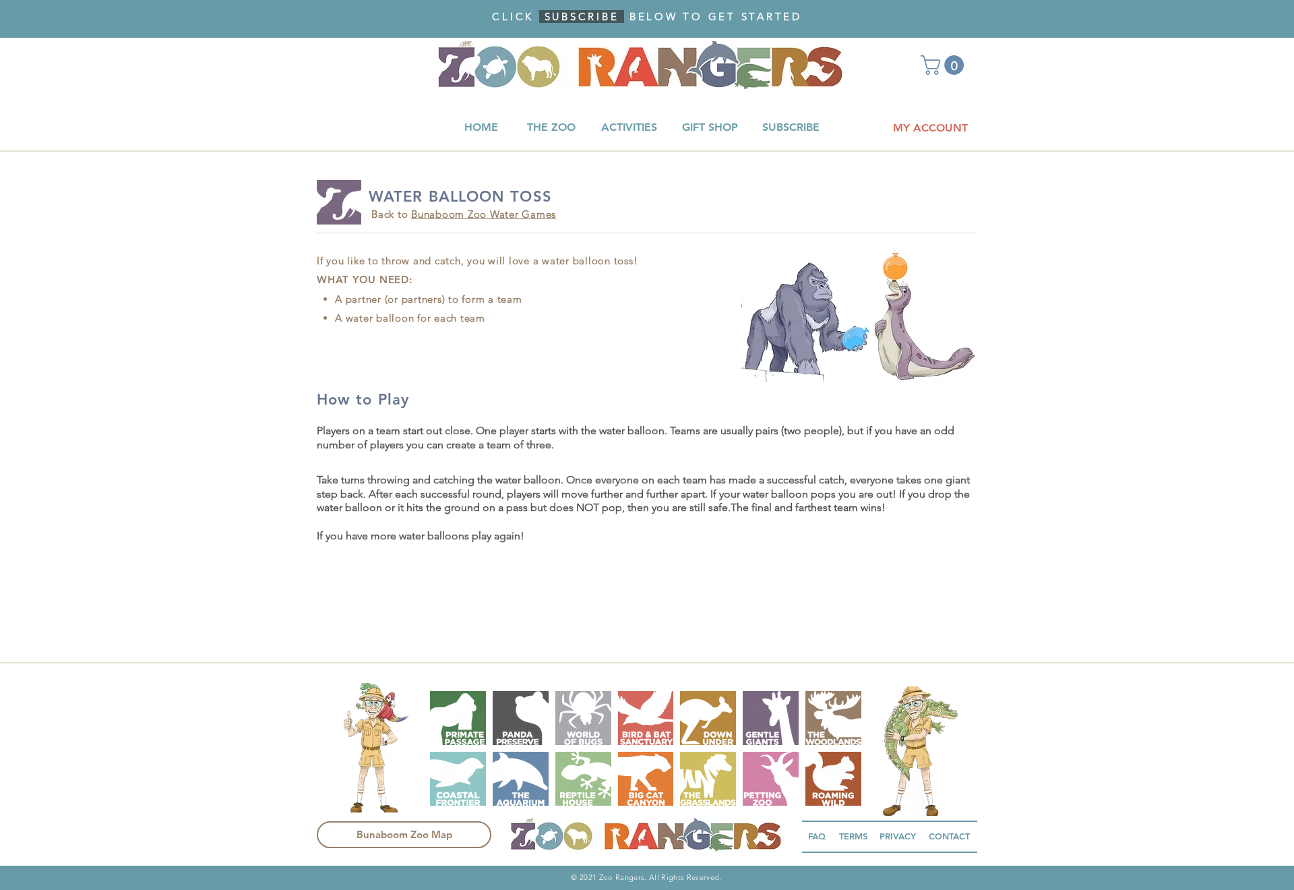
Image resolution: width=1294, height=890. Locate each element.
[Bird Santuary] (646, 718)
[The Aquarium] (521, 779)
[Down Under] (708, 718)
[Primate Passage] (458, 718)
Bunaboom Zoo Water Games (483, 214)
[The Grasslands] (708, 779)
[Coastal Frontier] (458, 779)
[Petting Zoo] (771, 779)
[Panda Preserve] (521, 718)
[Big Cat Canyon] (646, 779)
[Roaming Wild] (833, 779)
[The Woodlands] (833, 718)
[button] (944, 65)
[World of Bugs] (583, 718)
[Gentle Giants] (771, 718)
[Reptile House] (583, 779)
